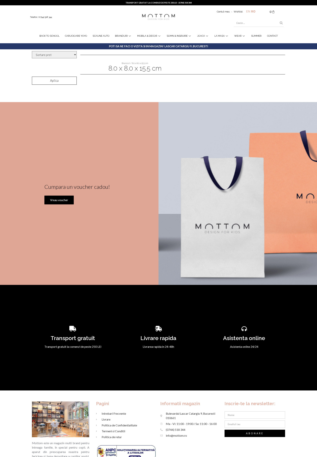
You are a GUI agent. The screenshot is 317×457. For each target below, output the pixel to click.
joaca (201, 35)
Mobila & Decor (147, 35)
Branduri (121, 35)
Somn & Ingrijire (177, 35)
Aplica (54, 80)
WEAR (238, 35)
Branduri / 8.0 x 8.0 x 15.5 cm (135, 63)
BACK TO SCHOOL (49, 35)
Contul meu (223, 11)
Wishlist (238, 11)
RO (253, 11)
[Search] (281, 23)
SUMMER (256, 35)
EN (248, 11)
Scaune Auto (101, 35)
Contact (272, 35)
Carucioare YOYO (76, 35)
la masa (219, 35)
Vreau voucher (59, 200)
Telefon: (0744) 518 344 (41, 17)
